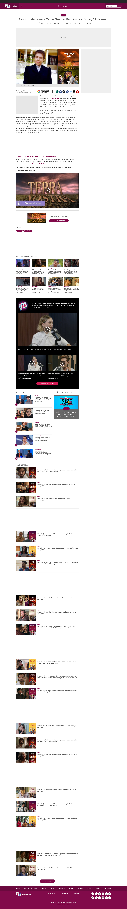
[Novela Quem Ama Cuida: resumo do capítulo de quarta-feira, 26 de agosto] (26, 536)
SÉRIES (89, 888)
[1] (24, 399)
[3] (24, 426)
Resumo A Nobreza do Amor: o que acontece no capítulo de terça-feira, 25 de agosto (57, 741)
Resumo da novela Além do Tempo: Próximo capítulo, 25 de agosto (57, 790)
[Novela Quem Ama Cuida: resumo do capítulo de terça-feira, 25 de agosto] (26, 693)
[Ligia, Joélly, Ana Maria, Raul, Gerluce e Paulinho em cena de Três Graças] (55, 281)
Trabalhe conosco (71, 896)
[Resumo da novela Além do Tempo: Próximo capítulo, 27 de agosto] (26, 501)
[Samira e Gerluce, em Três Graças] (71, 263)
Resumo (19, 231)
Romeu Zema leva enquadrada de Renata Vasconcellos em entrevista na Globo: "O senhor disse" (43, 453)
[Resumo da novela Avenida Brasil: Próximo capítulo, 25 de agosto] (26, 757)
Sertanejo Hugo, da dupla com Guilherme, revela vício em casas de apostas (43, 439)
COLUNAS (71, 888)
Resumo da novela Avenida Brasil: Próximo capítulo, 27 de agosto (57, 485)
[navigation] (21, 6)
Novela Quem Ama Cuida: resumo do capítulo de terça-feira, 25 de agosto (57, 691)
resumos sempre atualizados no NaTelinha (32, 164)
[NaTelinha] (11, 6)
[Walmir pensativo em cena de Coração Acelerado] (39, 281)
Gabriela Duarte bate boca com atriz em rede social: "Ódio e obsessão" (42, 412)
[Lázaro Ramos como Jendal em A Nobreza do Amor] (39, 263)
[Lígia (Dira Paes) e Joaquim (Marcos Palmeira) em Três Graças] (23, 263)
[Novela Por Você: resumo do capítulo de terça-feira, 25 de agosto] (26, 728)
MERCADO (80, 888)
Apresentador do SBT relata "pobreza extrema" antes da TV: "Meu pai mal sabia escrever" (60, 376)
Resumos (62, 6)
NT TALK (53, 888)
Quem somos (51, 894)
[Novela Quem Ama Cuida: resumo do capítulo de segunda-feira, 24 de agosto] (26, 806)
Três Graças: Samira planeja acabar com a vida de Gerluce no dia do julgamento (70, 271)
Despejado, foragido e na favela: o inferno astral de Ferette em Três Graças (22, 290)
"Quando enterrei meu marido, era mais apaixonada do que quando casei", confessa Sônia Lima (31, 376)
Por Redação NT (20, 91)
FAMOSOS (44, 888)
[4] (24, 440)
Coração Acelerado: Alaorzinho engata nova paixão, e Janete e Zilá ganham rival (55, 271)
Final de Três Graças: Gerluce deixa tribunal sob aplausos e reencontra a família (54, 290)
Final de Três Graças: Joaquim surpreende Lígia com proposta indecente (22, 271)
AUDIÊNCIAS (62, 888)
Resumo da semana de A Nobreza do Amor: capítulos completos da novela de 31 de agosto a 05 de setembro (57, 677)
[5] (24, 453)
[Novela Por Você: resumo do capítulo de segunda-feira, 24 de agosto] (26, 821)
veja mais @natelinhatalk (47, 384)
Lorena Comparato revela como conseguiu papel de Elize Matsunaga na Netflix (44, 349)
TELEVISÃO (26, 888)
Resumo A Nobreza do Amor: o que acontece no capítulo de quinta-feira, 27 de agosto (57, 471)
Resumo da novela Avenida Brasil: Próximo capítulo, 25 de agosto (57, 755)
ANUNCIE (76, 894)
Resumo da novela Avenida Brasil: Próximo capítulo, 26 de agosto (57, 598)
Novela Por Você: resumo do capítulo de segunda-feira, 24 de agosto (57, 819)
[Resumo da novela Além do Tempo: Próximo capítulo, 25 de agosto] (26, 792)
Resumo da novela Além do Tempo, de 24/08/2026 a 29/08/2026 (55, 868)
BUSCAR (119, 6)
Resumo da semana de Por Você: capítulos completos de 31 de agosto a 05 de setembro (57, 662)
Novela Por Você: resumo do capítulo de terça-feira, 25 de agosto (57, 726)
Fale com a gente (55, 896)
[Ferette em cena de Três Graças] (23, 281)
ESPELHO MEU (107, 888)
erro (77, 91)
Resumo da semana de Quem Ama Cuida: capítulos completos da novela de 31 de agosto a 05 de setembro (57, 627)
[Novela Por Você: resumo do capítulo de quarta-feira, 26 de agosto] (26, 551)
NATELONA (97, 888)
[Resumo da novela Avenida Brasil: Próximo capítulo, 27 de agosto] (26, 487)
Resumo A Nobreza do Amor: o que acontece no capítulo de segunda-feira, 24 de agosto (57, 854)
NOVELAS (36, 888)
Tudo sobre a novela (59, 220)
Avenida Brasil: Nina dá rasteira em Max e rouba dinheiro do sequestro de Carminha (71, 290)
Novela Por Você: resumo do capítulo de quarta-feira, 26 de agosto (57, 549)
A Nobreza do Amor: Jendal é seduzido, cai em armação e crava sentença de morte (38, 271)
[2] (24, 413)
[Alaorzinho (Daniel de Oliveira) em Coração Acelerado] (55, 263)
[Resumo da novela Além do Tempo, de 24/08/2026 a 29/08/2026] (26, 870)
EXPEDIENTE (65, 894)
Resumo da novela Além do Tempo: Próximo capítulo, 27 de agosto (57, 499)
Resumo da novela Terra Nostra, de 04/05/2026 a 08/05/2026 (36, 156)
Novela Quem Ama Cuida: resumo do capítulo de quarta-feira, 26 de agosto (58, 534)
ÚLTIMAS (18, 888)
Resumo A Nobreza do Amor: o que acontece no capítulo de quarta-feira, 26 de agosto (57, 563)
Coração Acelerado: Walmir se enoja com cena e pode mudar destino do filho (38, 290)
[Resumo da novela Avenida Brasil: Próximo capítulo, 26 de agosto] (26, 600)
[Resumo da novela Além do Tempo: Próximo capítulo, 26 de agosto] (26, 615)
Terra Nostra (55, 98)
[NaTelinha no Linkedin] (99, 897)
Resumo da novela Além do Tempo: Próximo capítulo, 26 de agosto (57, 613)
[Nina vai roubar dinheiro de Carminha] (71, 281)
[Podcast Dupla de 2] (103, 897)
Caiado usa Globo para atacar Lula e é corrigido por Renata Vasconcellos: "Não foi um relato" (43, 399)
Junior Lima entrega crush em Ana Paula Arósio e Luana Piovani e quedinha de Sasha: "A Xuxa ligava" (43, 426)
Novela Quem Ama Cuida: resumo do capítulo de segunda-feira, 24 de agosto (55, 804)
